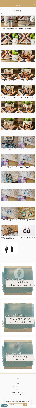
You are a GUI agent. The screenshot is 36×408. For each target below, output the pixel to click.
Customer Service (17, 386)
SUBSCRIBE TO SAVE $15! (17, 392)
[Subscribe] (24, 397)
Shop (18, 383)
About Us (18, 389)
